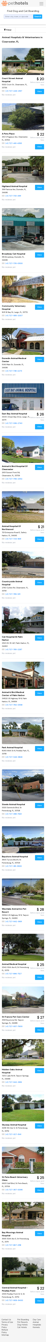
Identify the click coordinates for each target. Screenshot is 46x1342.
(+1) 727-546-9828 (13, 757)
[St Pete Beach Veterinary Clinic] (23, 1160)
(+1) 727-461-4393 (13, 143)
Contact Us (6, 1319)
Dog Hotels (22, 1324)
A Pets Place (8, 133)
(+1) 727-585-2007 (14, 315)
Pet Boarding (23, 1319)
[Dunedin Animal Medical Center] (23, 341)
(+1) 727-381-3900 (13, 866)
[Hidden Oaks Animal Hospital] (23, 1052)
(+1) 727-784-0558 (13, 705)
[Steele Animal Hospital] (23, 785)
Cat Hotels (22, 1327)
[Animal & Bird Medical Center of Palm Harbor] (23, 675)
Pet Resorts (22, 1322)
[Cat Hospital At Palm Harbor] (23, 619)
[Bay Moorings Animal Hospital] (23, 1215)
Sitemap (5, 1335)
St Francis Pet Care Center (15, 1016)
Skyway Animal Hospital (14, 1124)
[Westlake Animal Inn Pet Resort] (23, 892)
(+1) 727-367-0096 (14, 1190)
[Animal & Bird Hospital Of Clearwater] (23, 449)
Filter (9, 30)
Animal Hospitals (37, 1323)
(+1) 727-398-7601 (13, 814)
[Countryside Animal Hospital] (23, 564)
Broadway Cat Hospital (13, 253)
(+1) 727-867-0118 (13, 1245)
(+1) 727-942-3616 (13, 1082)
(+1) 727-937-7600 (13, 1026)
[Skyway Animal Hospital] (23, 1107)
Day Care (37, 1319)
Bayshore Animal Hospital (15, 856)
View (39, 91)
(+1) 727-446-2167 (13, 91)
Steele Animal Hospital (13, 804)
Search (37, 16)
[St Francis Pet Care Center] (23, 999)
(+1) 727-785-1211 (12, 594)
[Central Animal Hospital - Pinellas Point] (23, 1270)
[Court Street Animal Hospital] (23, 61)
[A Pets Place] (23, 116)
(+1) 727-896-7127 (13, 974)
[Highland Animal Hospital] (23, 169)
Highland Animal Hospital (14, 186)
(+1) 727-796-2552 (13, 479)
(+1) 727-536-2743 (13, 423)
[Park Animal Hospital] (23, 730)
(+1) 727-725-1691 (13, 539)
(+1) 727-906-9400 (14, 1300)
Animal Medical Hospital (14, 964)
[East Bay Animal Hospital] (23, 396)
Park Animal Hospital (12, 747)
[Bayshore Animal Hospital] (23, 839)
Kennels (36, 1327)
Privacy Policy (5, 1326)
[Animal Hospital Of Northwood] (23, 507)
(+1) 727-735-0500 (14, 263)
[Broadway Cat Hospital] (23, 229)
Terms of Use (7, 1322)
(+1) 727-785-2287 (13, 649)
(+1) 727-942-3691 (13, 921)
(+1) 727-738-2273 (13, 371)
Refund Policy (5, 1331)
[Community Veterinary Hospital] (23, 289)
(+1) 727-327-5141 (13, 1134)
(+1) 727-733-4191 (13, 196)
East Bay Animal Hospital (14, 413)
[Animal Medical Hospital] (23, 947)
